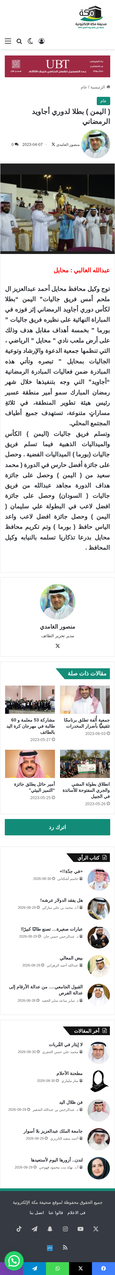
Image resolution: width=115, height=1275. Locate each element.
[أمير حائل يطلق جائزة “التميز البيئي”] (30, 764)
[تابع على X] (53, 144)
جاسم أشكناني (67, 879)
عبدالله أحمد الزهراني (62, 965)
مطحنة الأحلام (70, 1073)
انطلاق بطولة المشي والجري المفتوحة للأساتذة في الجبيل (86, 790)
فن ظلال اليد (71, 1102)
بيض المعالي (71, 957)
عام (84, 87)
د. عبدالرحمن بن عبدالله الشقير (55, 1109)
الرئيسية (98, 87)
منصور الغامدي (68, 144)
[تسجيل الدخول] (41, 41)
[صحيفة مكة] (91, 17)
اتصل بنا (37, 1212)
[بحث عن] (19, 41)
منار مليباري (69, 1081)
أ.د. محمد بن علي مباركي (60, 907)
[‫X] (57, 646)
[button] (14, 1261)
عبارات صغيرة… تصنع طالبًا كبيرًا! (52, 929)
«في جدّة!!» (71, 871)
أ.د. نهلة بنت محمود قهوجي (58, 1167)
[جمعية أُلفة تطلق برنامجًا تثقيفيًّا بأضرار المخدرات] (85, 700)
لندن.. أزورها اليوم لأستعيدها (57, 1159)
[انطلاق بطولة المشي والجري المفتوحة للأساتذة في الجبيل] (85, 764)
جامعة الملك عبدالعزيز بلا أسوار (53, 1131)
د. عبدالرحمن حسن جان (60, 936)
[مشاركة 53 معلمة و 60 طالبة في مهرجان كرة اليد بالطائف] (30, 700)
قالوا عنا (56, 1212)
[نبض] (49, 1248)
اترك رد (57, 827)
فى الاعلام (76, 1212)
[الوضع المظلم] (30, 41)
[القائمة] (8, 41)
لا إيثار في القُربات (66, 1044)
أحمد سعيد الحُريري (64, 1138)
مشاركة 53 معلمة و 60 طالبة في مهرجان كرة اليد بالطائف (30, 726)
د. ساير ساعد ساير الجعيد (60, 1000)
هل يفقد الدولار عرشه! (61, 900)
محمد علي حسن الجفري (60, 1052)
